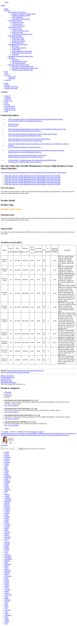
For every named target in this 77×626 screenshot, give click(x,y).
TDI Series (15, 54)
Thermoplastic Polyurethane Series (22, 34)
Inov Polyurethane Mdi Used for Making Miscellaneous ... (25, 121)
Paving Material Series (15, 20)
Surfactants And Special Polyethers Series (20, 56)
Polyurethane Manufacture (8, 382)
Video (6, 111)
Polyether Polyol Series (15, 36)
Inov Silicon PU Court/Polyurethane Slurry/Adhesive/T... (25, 162)
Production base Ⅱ (10, 108)
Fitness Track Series (18, 22)
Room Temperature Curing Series (22, 51)
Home (6, 9)
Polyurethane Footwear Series (21, 19)
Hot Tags (7, 104)
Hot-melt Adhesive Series (19, 61)
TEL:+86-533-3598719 (11, 405)
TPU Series (11, 58)
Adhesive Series (17, 29)
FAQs (6, 73)
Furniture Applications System (21, 15)
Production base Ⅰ (10, 106)
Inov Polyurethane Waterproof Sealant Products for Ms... (25, 136)
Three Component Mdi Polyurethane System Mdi (36, 433)
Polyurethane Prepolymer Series (17, 44)
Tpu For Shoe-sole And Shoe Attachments (17, 372)
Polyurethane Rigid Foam (59, 433)
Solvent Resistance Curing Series (22, 53)
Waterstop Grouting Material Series (22, 70)
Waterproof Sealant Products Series (18, 65)
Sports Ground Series (18, 26)
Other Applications (17, 17)
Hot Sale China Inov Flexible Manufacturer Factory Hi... (25, 152)
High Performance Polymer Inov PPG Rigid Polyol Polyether (25, 370)
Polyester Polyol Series (15, 27)
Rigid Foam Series (17, 32)
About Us (7, 75)
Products (7, 10)
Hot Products (34, 432)
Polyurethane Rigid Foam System (11, 433)
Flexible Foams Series (18, 41)
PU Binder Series (17, 24)
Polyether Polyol (6, 379)
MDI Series (15, 46)
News (6, 71)
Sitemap (41, 432)
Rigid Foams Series (18, 42)
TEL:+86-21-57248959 (11, 419)
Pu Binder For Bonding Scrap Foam (57, 435)
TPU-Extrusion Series (18, 63)
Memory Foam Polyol (7, 375)
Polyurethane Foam (6, 381)
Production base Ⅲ (10, 109)
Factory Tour (12, 76)
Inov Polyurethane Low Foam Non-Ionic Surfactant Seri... (25, 140)
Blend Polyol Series (18, 37)
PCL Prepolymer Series (19, 48)
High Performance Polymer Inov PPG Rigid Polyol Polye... (26, 157)
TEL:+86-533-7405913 (11, 412)
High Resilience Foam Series (16, 12)
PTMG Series (16, 49)
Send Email (4, 445)
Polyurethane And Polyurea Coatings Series (25, 68)
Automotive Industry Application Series (23, 14)
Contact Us (8, 80)
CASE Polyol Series (18, 39)
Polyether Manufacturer (8, 377)
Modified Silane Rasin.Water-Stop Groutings (33, 435)
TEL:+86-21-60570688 (11, 425)
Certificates (11, 78)
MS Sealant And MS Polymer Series (23, 66)
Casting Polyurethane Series (20, 31)
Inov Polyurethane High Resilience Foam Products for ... (25, 131)
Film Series (15, 59)
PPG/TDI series (13, 126)
